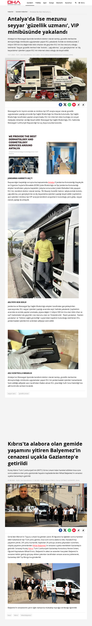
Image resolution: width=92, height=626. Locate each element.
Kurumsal (68, 3)
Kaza (9, 615)
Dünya (51, 3)
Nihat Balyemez (66, 473)
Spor (45, 3)
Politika (38, 3)
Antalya (11, 39)
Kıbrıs (15, 470)
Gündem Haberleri (22, 12)
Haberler (10, 12)
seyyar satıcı (12, 394)
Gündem (30, 3)
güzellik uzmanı (24, 394)
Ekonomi (59, 3)
